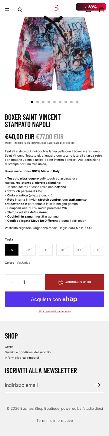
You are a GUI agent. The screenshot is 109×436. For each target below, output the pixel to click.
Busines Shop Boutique (39, 408)
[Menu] (7, 10)
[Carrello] (101, 9)
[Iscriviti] (97, 384)
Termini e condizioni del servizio (28, 352)
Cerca (9, 346)
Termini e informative (54, 420)
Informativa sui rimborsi (22, 357)
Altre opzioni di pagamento (54, 311)
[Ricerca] (20, 9)
